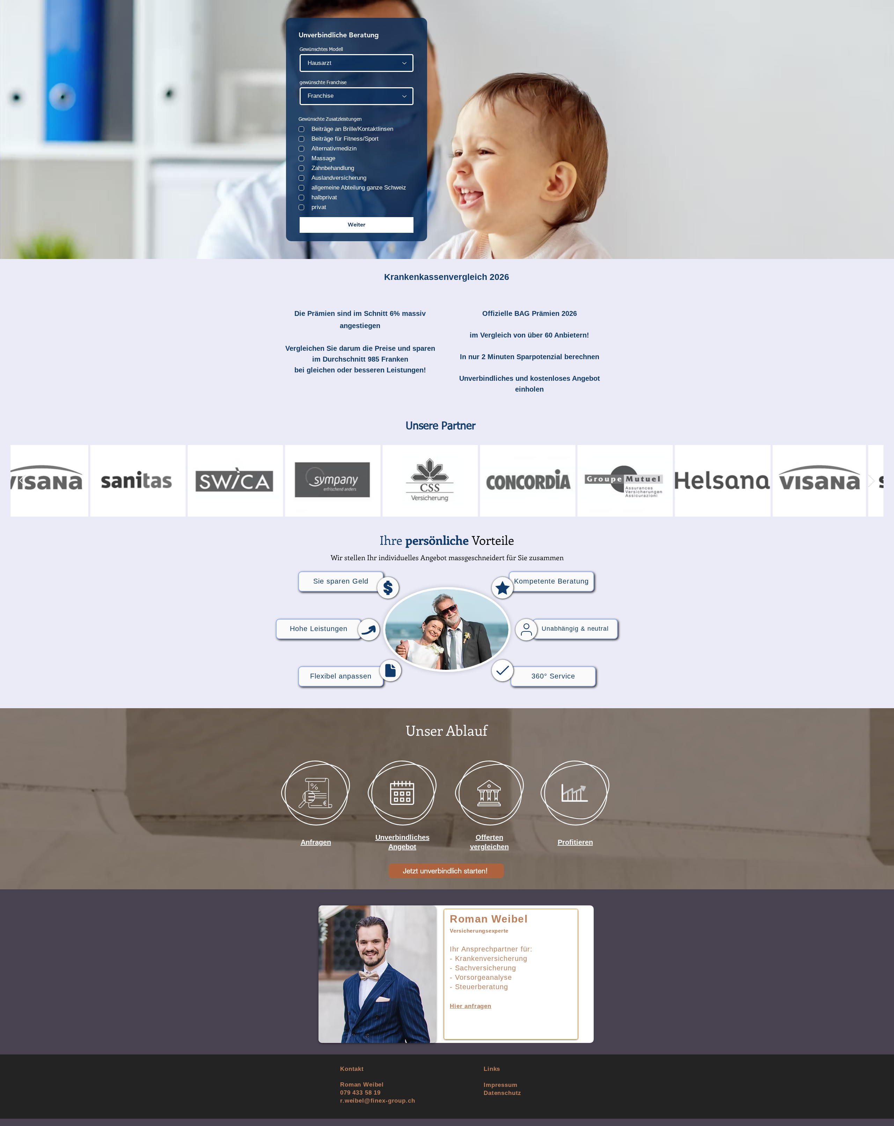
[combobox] (356, 63)
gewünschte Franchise (323, 82)
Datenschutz (502, 1093)
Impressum (501, 1085)
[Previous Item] (23, 481)
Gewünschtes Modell (321, 49)
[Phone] (388, 588)
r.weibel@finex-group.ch (377, 1100)
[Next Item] (871, 481)
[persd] (526, 629)
